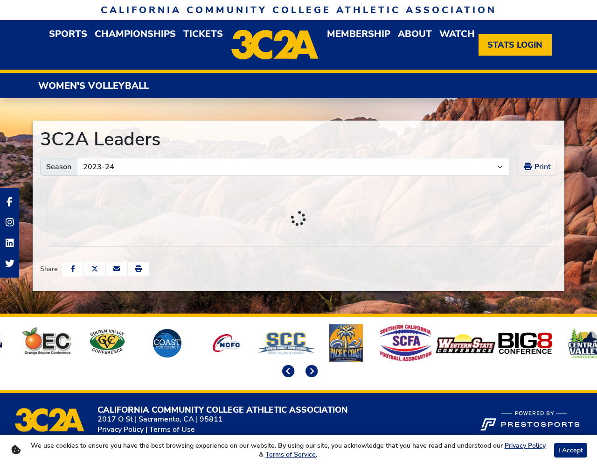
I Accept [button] (570, 450)
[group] (68, 34)
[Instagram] (9, 222)
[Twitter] (9, 263)
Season (58, 167)
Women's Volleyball (93, 85)
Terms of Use (172, 429)
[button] (138, 269)
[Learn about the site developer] (530, 420)
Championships (135, 34)
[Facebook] (9, 202)
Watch (457, 34)
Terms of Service (290, 454)
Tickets (203, 34)
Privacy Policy (120, 429)
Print (542, 167)
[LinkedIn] (9, 243)
